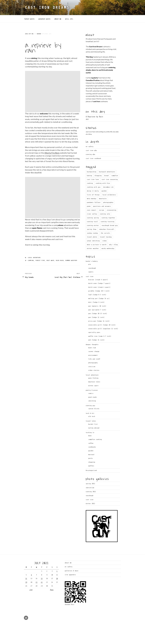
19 (26, 582)
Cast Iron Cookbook (93, 158)
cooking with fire (103, 183)
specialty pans (94, 332)
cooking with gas (94, 187)
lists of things (93, 195)
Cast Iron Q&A (91, 150)
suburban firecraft (106, 229)
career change (93, 351)
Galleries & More (71, 571)
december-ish (108, 187)
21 (36, 582)
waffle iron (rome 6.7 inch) (99, 336)
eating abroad (93, 428)
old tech (91, 416)
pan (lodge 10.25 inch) (97, 313)
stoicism (91, 366)
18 (57, 578)
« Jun (30, 590)
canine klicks (93, 408)
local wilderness (109, 195)
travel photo (92, 237)
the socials (105, 233)
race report (91, 210)
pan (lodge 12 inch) (96, 317)
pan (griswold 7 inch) (97, 310)
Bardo (39, 34)
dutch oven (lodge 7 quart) (99, 283)
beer (90, 435)
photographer (108, 202)
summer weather (71, 260)
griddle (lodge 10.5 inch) (99, 291)
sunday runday (92, 233)
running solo (105, 214)
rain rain (60, 260)
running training (107, 221)
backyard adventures (107, 172)
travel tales (91, 421)
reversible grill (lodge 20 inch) (101, 325)
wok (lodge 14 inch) (96, 340)
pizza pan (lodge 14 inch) (99, 321)
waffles (91, 466)
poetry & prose (92, 390)
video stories (93, 370)
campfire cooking (95, 439)
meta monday (91, 198)
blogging (98, 175)
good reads (92, 397)
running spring (93, 218)
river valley (92, 214)
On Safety (89, 146)
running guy (90, 405)
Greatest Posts (44, 19)
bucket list (93, 424)
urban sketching (93, 241)
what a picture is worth (96, 244)
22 (42, 582)
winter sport (93, 385)
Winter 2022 (90, 503)
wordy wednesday (108, 248)
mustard (91, 454)
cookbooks (92, 447)
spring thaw (91, 229)
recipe (101, 210)
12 (26, 578)
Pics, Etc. (69, 19)
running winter (93, 225)
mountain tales (94, 382)
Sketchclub (90, 487)
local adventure (34, 257)
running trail (92, 221)
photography (93, 363)
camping (31, 260)
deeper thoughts (92, 344)
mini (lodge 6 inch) (96, 302)
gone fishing (93, 378)
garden (104, 191)
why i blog (113, 244)
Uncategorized (91, 470)
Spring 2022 (90, 483)
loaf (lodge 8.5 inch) (97, 294)
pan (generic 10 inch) (97, 306)
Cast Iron (89, 499)
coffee (90, 443)
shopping (91, 462)
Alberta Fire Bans (52, 153)
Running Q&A (90, 154)
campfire (114, 175)
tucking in (90, 432)
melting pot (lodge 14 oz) (99, 298)
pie (89, 264)
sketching (92, 401)
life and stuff (94, 359)
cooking (90, 183)
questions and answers (102, 206)
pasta (90, 458)
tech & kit (90, 413)
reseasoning (111, 210)
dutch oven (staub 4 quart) (99, 287)
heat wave (50, 260)
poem (88, 206)
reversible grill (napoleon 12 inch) (103, 328)
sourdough (92, 268)
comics (90, 393)
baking (89, 175)
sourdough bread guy (110, 225)
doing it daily (93, 191)
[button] (52, 91)
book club (92, 348)
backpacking (91, 172)
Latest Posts (29, 19)
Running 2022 (91, 491)
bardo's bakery (92, 261)
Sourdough (89, 495)
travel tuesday (106, 237)
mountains (103, 198)
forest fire (40, 260)
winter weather (93, 248)
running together (108, 218)
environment (93, 355)
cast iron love (93, 179)
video (104, 241)
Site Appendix (70, 574)
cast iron (89, 276)
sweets (90, 272)
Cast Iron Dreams (47, 7)
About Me (57, 19)
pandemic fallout (94, 202)
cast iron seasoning (110, 179)
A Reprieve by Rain (94, 117)
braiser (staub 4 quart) (98, 279)
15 (42, 578)
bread (106, 175)
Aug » (52, 590)
